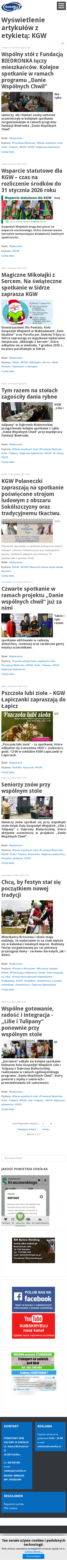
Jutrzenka (34, 854)
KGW (23, 147)
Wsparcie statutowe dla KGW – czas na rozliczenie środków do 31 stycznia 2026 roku (31, 180)
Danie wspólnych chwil (50, 143)
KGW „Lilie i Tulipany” (32, 1100)
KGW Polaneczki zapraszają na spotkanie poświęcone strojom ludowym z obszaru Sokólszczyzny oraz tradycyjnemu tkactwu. (32, 497)
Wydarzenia (15, 138)
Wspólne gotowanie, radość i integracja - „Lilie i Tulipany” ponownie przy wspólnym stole (27, 1022)
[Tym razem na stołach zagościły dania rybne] (27, 411)
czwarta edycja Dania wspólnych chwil (34, 661)
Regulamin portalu (14, 1504)
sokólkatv (31, 980)
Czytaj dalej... (8, 151)
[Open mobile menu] (61, 6)
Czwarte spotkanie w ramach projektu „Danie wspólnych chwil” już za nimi (32, 598)
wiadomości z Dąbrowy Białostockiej (36, 984)
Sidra (16, 362)
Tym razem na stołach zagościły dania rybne (29, 393)
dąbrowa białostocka (48, 147)
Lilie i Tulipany (10, 147)
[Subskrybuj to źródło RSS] (63, 43)
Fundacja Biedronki (51, 449)
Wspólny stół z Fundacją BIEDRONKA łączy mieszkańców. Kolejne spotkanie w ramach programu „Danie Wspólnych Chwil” (32, 70)
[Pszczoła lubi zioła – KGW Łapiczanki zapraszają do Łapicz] (27, 726)
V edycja (59, 453)
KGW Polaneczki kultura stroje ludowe (42, 567)
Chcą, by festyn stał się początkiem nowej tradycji (31, 888)
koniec (45, 1129)
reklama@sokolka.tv (49, 1446)
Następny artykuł (27, 1129)
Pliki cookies (10, 1508)
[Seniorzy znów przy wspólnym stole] (27, 807)
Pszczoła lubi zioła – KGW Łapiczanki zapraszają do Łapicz (33, 699)
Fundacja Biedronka (24, 143)
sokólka (18, 767)
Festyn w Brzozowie (24, 968)
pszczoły (29, 767)
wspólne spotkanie (13, 858)
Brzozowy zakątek (48, 968)
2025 (5, 457)
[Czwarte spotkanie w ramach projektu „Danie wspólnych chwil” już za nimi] (27, 625)
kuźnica (7, 571)
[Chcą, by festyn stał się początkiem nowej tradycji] (27, 917)
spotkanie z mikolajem (25, 366)
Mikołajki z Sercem (40, 362)
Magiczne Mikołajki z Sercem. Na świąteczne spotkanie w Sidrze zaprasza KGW (31, 284)
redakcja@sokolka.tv (15, 1470)
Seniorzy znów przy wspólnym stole (25, 788)
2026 (32, 147)
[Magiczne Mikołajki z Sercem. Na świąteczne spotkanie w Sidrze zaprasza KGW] (27, 311)
